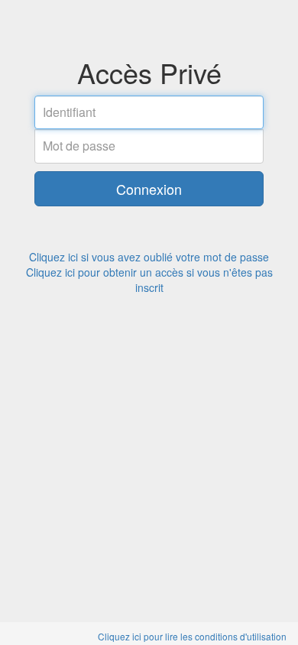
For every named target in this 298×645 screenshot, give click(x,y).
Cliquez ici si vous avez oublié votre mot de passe (149, 256)
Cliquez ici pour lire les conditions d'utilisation (192, 636)
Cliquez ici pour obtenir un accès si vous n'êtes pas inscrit (149, 279)
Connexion (149, 189)
